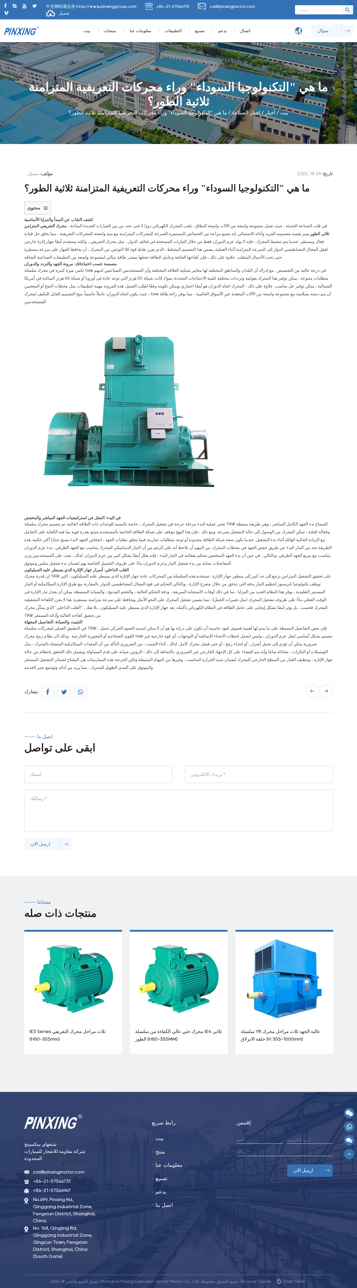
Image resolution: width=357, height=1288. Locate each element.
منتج (159, 1151)
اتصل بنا (163, 1205)
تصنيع (200, 31)
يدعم (222, 31)
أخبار (270, 112)
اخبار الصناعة (246, 112)
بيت (87, 31)
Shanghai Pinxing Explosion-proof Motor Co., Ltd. (149, 1281)
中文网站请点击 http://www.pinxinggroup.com (91, 6)
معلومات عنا (140, 31)
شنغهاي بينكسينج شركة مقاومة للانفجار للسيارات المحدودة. (54, 1151)
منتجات (109, 31)
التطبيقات (173, 31)
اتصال (245, 31)
